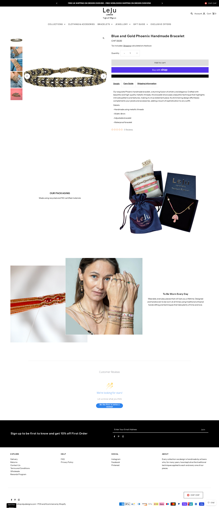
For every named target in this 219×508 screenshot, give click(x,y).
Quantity (115, 53)
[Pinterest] (118, 436)
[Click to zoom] (103, 38)
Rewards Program (18, 474)
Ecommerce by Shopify (55, 504)
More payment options (160, 76)
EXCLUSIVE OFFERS (161, 24)
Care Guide (128, 83)
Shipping (127, 45)
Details (116, 83)
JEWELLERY (121, 24)
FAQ (63, 459)
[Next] (162, 3)
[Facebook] (114, 436)
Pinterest (115, 465)
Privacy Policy (67, 462)
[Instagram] (123, 436)
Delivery (14, 459)
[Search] (191, 13)
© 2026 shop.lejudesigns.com (23, 504)
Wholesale (15, 471)
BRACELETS (104, 24)
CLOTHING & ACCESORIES (81, 24)
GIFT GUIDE (139, 24)
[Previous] (57, 3)
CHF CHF (212, 3)
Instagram (115, 459)
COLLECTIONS (55, 24)
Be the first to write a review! (110, 405)
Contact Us (15, 465)
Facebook (115, 462)
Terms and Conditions (20, 468)
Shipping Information (146, 83)
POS (39, 504)
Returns (13, 462)
